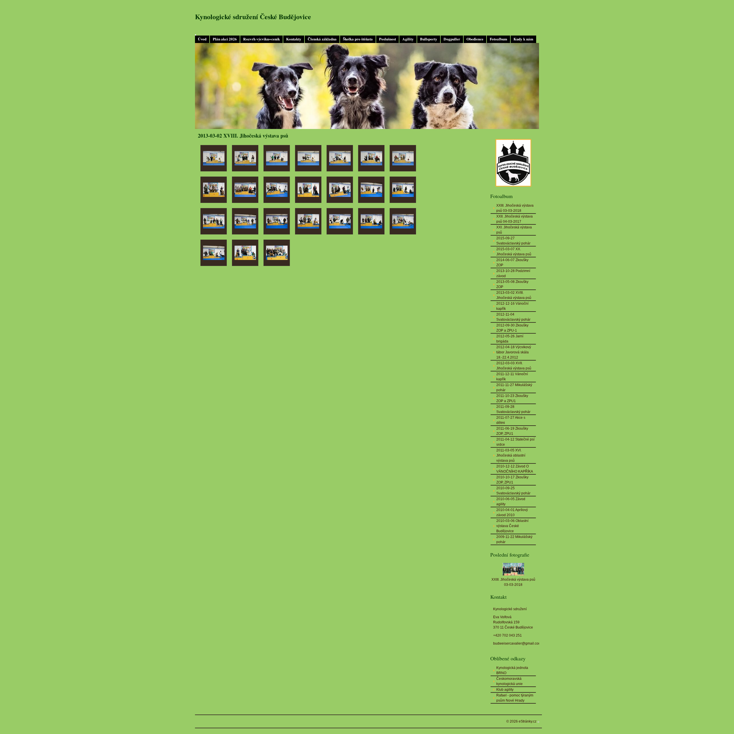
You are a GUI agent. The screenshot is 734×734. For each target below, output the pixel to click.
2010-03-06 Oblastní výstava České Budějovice (512, 526)
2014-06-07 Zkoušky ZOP (512, 262)
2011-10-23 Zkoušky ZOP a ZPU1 (512, 398)
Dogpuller (452, 39)
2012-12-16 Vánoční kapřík (512, 306)
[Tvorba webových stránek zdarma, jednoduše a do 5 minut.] (538, 722)
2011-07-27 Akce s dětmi (510, 420)
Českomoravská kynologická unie (509, 681)
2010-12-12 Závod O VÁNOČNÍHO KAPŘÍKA (514, 468)
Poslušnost (387, 39)
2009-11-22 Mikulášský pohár (514, 539)
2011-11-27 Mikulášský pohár (514, 387)
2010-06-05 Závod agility (510, 501)
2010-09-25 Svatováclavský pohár (513, 490)
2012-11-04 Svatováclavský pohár (513, 317)
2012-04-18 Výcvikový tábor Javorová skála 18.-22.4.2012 (513, 352)
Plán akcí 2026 (225, 39)
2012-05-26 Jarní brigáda (509, 338)
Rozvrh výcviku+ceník (261, 39)
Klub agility (505, 690)
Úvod (202, 39)
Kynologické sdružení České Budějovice (253, 16)
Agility (408, 39)
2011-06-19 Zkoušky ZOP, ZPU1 (512, 431)
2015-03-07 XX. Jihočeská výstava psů (513, 251)
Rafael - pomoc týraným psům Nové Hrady (514, 697)
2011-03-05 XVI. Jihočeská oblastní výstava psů (510, 455)
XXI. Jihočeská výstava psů (514, 229)
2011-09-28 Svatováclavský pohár (513, 409)
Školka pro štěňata (358, 39)
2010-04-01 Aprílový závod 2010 (512, 512)
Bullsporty (428, 39)
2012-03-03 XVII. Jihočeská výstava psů (513, 365)
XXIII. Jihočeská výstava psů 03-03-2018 (515, 208)
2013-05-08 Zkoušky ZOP (512, 284)
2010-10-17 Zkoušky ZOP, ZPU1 (512, 479)
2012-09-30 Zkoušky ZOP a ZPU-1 (512, 327)
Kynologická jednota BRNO (512, 670)
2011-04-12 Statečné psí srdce (515, 442)
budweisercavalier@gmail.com (517, 643)
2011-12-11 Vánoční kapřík (512, 376)
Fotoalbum (498, 39)
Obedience (474, 39)
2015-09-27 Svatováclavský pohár (513, 240)
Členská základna (322, 39)
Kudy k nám (523, 39)
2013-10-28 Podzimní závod (513, 273)
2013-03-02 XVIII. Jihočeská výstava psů (513, 295)
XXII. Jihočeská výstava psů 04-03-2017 (514, 219)
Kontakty (293, 39)
